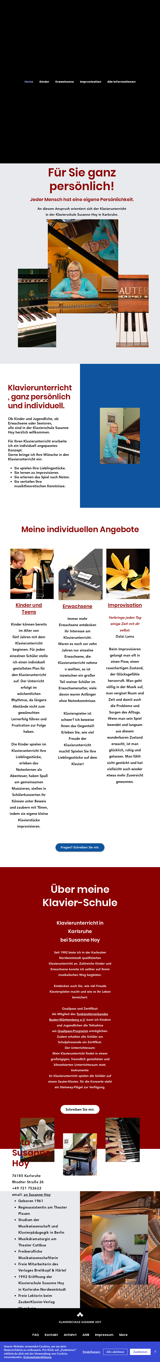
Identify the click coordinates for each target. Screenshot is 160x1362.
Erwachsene (77, 606)
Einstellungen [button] (91, 1352)
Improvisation (125, 605)
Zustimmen (140, 1352)
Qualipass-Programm (73, 1031)
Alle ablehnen (115, 1352)
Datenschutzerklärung (37, 1357)
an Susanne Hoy (37, 1194)
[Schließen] (155, 1352)
